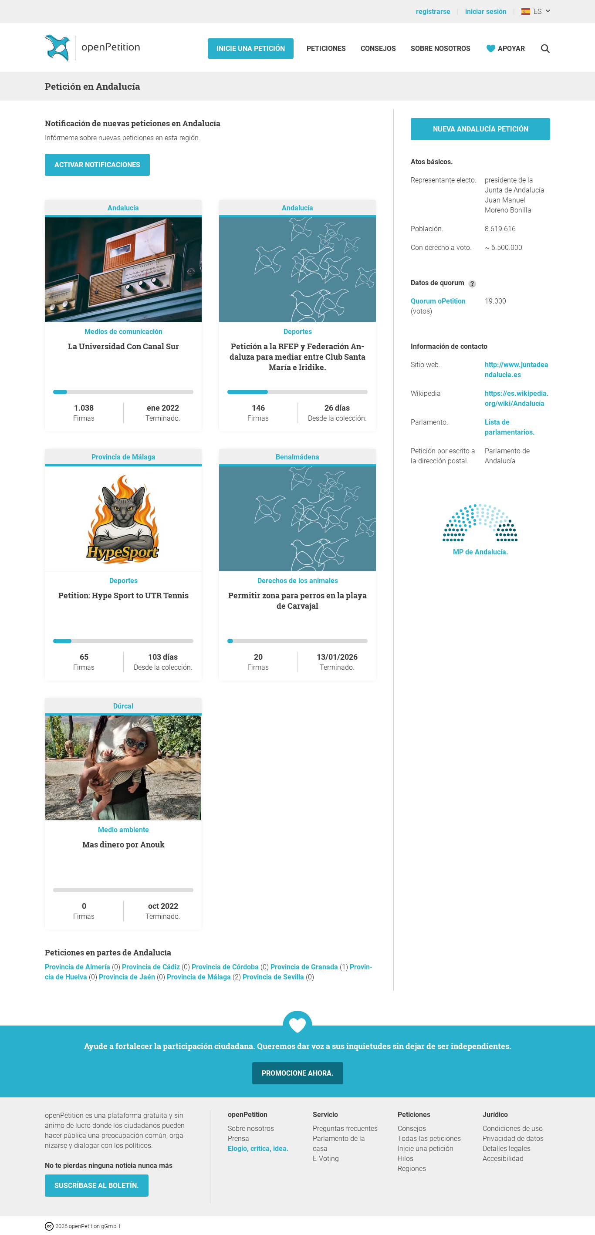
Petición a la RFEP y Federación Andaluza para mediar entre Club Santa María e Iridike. (297, 356)
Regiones (412, 1168)
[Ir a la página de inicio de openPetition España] (93, 47)
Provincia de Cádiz (152, 967)
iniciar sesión (486, 11)
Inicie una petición (250, 48)
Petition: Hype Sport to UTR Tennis (123, 595)
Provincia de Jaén (128, 977)
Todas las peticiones (429, 1138)
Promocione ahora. (298, 1073)
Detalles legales (507, 1148)
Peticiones (327, 48)
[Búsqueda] (545, 49)
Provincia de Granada (305, 967)
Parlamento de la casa (339, 1143)
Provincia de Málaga (123, 457)
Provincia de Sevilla (274, 977)
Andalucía (123, 208)
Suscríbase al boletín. (96, 1185)
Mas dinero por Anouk (123, 844)
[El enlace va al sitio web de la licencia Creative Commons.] (50, 1226)
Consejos (378, 48)
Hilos (405, 1158)
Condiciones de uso (513, 1128)
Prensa (238, 1138)
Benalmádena (297, 457)
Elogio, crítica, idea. (258, 1148)
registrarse (433, 11)
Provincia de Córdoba (226, 967)
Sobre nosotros (440, 48)
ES (535, 11)
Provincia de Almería (78, 967)
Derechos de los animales (297, 581)
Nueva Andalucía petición (480, 129)
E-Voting (326, 1158)
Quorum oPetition (438, 301)
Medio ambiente (123, 830)
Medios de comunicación (123, 331)
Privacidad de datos (513, 1138)
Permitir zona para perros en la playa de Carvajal (297, 600)
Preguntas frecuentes (345, 1128)
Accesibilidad (503, 1158)
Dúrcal (123, 706)
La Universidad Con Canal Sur (123, 346)
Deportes (298, 331)
